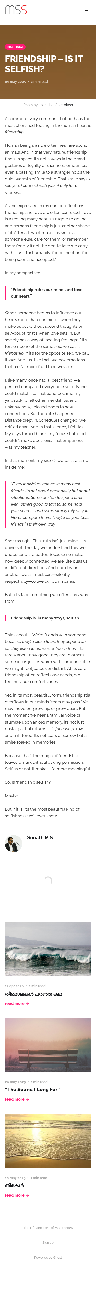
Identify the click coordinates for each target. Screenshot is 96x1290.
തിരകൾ (14, 1185)
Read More (15, 1003)
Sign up (48, 1242)
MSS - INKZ (15, 47)
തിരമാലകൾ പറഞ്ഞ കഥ (33, 994)
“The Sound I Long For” (32, 1089)
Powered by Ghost (48, 1257)
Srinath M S (40, 838)
